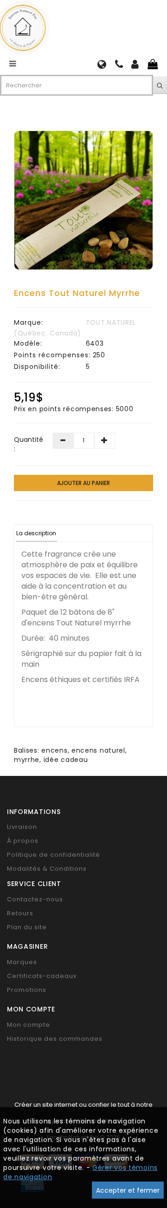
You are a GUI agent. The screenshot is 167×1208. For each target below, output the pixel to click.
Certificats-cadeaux (42, 976)
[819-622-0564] (119, 65)
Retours (20, 913)
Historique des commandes (55, 1038)
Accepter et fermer (128, 1190)
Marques (22, 962)
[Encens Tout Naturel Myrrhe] (83, 200)
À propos (23, 840)
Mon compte (28, 1024)
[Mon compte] (135, 65)
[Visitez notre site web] (102, 65)
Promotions (26, 989)
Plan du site (27, 927)
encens (54, 750)
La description (36, 533)
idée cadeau (66, 759)
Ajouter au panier (83, 483)
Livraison (22, 826)
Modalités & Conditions (47, 868)
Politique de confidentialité (53, 854)
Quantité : (26, 444)
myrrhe (26, 759)
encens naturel (98, 750)
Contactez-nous (35, 899)
